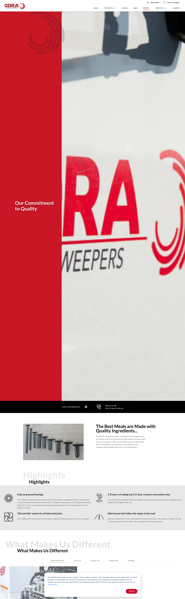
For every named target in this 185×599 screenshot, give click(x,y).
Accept (131, 591)
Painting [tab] (131, 560)
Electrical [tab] (77, 560)
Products (108, 8)
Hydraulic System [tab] (57, 560)
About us (159, 8)
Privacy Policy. (52, 584)
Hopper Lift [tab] (95, 560)
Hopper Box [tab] (113, 560)
